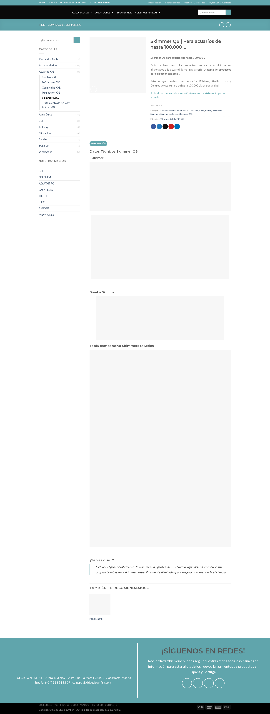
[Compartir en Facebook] (153, 126)
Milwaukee (45, 133)
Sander (43, 139)
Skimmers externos (169, 114)
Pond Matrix (95, 618)
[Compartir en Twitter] (159, 126)
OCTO (43, 196)
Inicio (42, 25)
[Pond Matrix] (99, 604)
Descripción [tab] (98, 143)
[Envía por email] (165, 126)
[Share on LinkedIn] (177, 126)
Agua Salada (80, 12)
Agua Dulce (102, 12)
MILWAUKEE (46, 214)
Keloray (43, 127)
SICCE (42, 202)
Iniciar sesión (154, 2)
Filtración (194, 110)
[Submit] (228, 12)
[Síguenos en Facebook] (187, 683)
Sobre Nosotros (172, 2)
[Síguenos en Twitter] (209, 683)
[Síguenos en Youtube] (220, 683)
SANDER (44, 208)
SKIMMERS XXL (177, 119)
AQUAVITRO (46, 183)
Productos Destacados (194, 2)
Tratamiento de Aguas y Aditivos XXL (56, 105)
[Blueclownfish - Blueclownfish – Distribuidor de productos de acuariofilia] (52, 12)
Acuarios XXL (55, 25)
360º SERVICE (124, 12)
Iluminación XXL (51, 92)
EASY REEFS (46, 189)
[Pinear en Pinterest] (171, 126)
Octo (201, 110)
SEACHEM (45, 177)
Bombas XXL (49, 77)
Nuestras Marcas (146, 12)
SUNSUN (44, 145)
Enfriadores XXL (51, 82)
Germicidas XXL (51, 87)
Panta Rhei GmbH (49, 59)
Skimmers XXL (73, 25)
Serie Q (208, 110)
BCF (41, 120)
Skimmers (217, 110)
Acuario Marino (48, 65)
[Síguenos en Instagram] (198, 683)
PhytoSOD (214, 2)
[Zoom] (93, 89)
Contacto (226, 2)
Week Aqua (45, 152)
